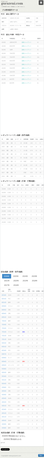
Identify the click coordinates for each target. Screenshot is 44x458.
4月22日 (4, 402)
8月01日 (4, 317)
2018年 (34, 281)
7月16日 (4, 328)
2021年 (7, 281)
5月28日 (4, 368)
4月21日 (4, 405)
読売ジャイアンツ (26, 42)
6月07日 (4, 354)
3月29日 (4, 424)
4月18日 (4, 409)
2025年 (16, 276)
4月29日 (4, 394)
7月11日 (4, 339)
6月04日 (4, 361)
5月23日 (4, 372)
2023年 (34, 276)
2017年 (7, 285)
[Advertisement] (22, 109)
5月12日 (4, 380)
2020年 (16, 281)
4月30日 (4, 391)
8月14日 (4, 298)
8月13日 (4, 302)
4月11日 (4, 416)
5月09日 (4, 387)
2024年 (25, 276)
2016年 (16, 285)
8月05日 (4, 309)
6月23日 (4, 343)
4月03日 (4, 420)
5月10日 (4, 383)
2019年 (25, 281)
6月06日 (4, 357)
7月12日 (4, 335)
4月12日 (4, 413)
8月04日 (4, 313)
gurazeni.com (12, 3)
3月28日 (4, 428)
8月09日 (4, 306)
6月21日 (4, 346)
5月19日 (4, 376)
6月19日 (4, 350)
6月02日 (4, 365)
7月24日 (4, 321)
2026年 (6, 276)
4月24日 (4, 398)
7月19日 (4, 324)
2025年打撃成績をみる (12, 439)
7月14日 (4, 332)
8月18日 (4, 295)
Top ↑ (41, 455)
